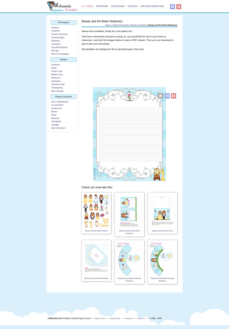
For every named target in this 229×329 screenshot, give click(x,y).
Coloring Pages (58, 37)
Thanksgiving (57, 88)
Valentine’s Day (58, 84)
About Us (141, 318)
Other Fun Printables (60, 54)
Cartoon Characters (152, 6)
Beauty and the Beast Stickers (96, 231)
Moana (54, 112)
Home (107, 25)
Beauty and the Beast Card (162, 231)
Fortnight (55, 125)
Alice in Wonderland (59, 102)
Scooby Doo (56, 108)
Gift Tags (55, 51)
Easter (54, 68)
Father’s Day (56, 71)
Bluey (53, 115)
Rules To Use (100, 318)
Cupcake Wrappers (59, 47)
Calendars (55, 44)
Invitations (102, 6)
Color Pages (118, 6)
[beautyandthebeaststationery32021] (129, 181)
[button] (167, 95)
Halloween (55, 78)
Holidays (132, 6)
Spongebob (56, 121)
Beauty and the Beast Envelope (96, 278)
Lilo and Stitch (57, 105)
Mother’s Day (57, 75)
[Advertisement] (129, 71)
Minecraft (55, 118)
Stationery (55, 41)
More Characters (58, 128)
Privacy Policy (115, 318)
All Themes (87, 6)
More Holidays (57, 91)
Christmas (55, 65)
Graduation (56, 81)
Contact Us (129, 318)
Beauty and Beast (138, 25)
